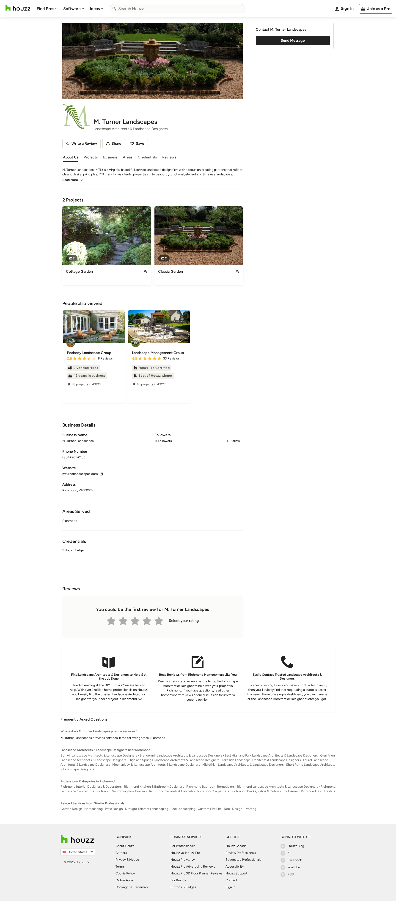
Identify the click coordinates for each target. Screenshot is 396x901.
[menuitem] (47, 8)
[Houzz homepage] (18, 8)
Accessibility (235, 866)
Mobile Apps (124, 880)
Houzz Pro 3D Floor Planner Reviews (196, 873)
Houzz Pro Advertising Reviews (192, 866)
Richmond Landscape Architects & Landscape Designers (277, 787)
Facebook (295, 860)
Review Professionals (241, 853)
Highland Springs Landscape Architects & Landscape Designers (174, 760)
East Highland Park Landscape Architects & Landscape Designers (271, 755)
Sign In (230, 887)
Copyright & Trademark (132, 887)
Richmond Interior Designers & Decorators (91, 787)
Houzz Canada (236, 846)
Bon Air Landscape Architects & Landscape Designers (98, 755)
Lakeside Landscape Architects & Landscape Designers (261, 760)
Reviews (169, 157)
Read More (70, 180)
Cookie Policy (125, 873)
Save (140, 143)
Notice (134, 860)
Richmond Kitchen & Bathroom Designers (154, 787)
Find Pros (45, 8)
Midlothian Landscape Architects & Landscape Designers (243, 765)
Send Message (293, 40)
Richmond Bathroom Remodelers (210, 787)
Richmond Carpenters (213, 791)
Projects (91, 157)
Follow (235, 441)
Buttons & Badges (183, 887)
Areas (127, 157)
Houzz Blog (296, 846)
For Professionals (182, 846)
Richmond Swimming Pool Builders (121, 791)
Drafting (250, 809)
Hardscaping (93, 809)
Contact (231, 880)
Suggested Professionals (243, 860)
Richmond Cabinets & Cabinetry (172, 791)
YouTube (294, 867)
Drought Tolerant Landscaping (146, 809)
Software (72, 8)
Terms (120, 866)
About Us (70, 157)
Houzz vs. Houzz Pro (185, 853)
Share (116, 143)
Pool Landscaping (182, 809)
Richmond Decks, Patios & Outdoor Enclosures (265, 791)
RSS (291, 874)
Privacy (121, 860)
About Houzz (125, 846)
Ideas (95, 8)
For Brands (178, 880)
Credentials (147, 157)
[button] (152, 559)
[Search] (114, 8)
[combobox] (177, 8)
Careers (121, 853)
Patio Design (114, 809)
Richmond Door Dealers (318, 791)
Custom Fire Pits (210, 809)
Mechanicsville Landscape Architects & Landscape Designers (156, 765)
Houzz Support (236, 873)
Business (110, 157)
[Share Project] (145, 271)
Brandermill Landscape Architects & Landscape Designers (181, 755)
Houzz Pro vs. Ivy (182, 860)
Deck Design (233, 809)
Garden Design (71, 809)
